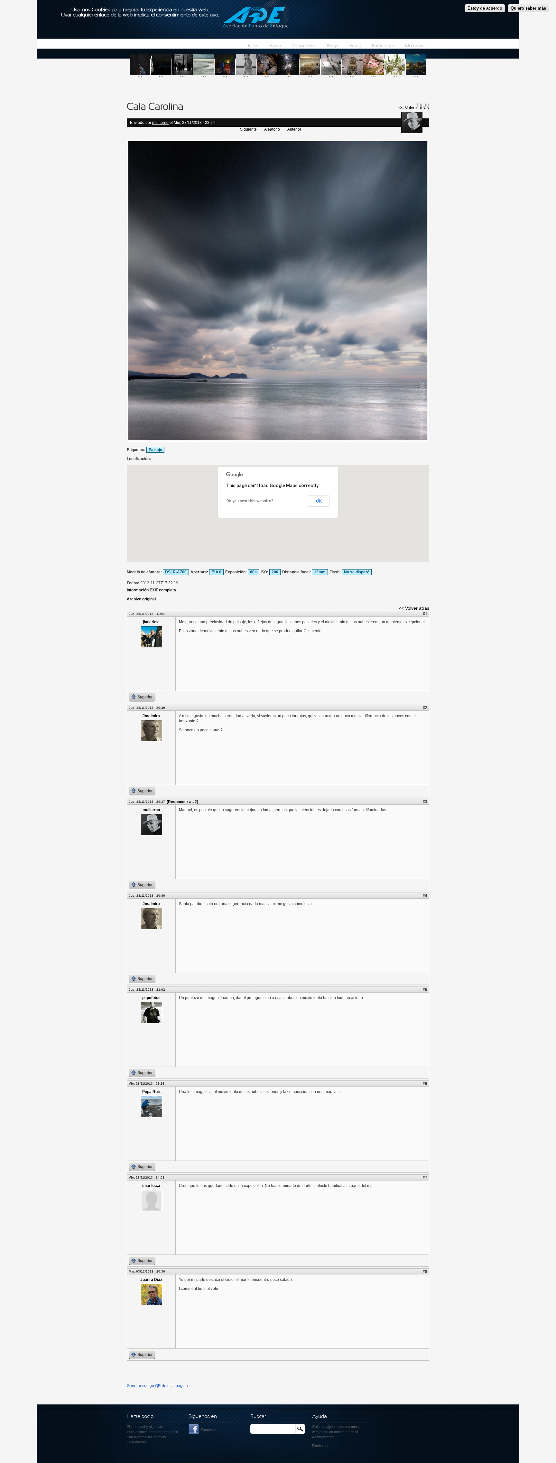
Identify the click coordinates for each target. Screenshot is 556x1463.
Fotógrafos (383, 46)
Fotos (275, 46)
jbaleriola (151, 622)
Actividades (304, 46)
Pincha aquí (136, 1427)
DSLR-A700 (176, 572)
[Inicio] (256, 15)
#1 (425, 614)
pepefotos (151, 997)
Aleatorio (272, 129)
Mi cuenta (415, 46)
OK (319, 501)
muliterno (160, 122)
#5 (425, 989)
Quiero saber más (528, 8)
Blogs (332, 46)
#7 (425, 1177)
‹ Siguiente (247, 129)
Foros (355, 46)
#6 (425, 1083)
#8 (425, 1271)
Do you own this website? (250, 501)
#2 (425, 708)
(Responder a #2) (182, 802)
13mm (320, 572)
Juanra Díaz (151, 1279)
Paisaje (155, 450)
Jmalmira (151, 716)
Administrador (323, 1437)
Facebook (209, 1429)
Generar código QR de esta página (157, 1386)
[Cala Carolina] (278, 441)
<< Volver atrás (413, 107)
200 (275, 572)
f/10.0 (216, 572)
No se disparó (356, 572)
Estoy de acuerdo (485, 8)
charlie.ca (151, 1185)
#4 (425, 896)
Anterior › (295, 129)
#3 (425, 802)
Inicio (253, 46)
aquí (327, 1446)
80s (253, 572)
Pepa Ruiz (151, 1091)
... (139, 74)
